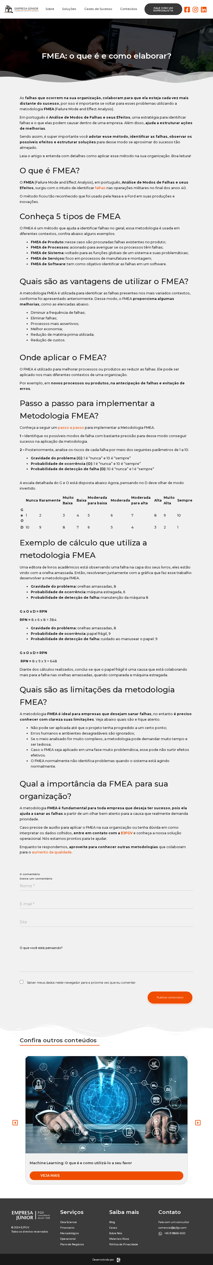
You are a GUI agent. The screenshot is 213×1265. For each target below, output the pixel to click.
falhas (100, 188)
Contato (169, 1212)
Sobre (49, 9)
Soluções (69, 9)
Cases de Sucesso (98, 9)
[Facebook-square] (187, 9)
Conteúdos (128, 9)
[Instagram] (195, 9)
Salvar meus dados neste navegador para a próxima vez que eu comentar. (81, 983)
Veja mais (50, 1175)
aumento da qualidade (52, 852)
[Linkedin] (204, 9)
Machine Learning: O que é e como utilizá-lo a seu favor (81, 1163)
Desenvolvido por (103, 1259)
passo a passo (71, 427)
